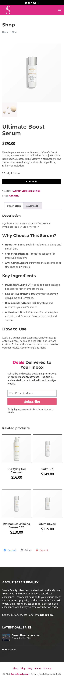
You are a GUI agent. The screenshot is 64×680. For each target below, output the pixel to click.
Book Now (30, 2)
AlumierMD (14, 195)
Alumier (17, 190)
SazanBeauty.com (20, 674)
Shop (14, 32)
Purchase (31, 181)
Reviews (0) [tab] (33, 206)
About (38, 668)
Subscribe (32, 401)
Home (5, 32)
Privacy (47, 668)
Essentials (27, 190)
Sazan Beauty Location (26, 635)
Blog (23, 668)
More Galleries (9, 649)
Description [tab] (14, 206)
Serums (36, 190)
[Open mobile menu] (60, 10)
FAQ (30, 668)
